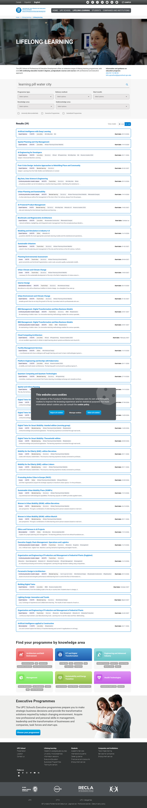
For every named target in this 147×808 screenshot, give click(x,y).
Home (55, 10)
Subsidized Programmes (52, 762)
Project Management (36, 689)
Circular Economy (61, 686)
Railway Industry (109, 666)
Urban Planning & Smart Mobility (42, 666)
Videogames (78, 666)
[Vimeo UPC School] (102, 2)
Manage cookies (75, 413)
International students (78, 754)
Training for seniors (50, 765)
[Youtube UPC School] (107, 2)
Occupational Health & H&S (108, 686)
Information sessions (51, 756)
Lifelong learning (26, 17)
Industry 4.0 (114, 663)
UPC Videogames (86, 800)
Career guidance (76, 756)
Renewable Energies (85, 686)
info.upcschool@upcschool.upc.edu (118, 75)
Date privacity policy (98, 804)
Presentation (21, 751)
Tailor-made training (105, 751)
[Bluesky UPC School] (87, 2)
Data (85, 663)
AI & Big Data (63, 663)
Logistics (48, 686)
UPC (29, 800)
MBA (27, 689)
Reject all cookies (56, 413)
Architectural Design (27, 663)
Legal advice (72, 804)
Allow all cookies (94, 413)
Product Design (124, 663)
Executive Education (51, 759)
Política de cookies (84, 804)
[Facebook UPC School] (92, 2)
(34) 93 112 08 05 (112, 73)
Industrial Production (103, 663)
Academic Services (77, 751)
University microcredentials (53, 754)
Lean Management (38, 686)
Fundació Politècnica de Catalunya (55, 804)
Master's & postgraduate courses (55, 751)
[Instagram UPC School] (97, 2)
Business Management (25, 686)
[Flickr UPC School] (116, 2)
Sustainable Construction (24, 666)
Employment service (78, 762)
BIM (36, 663)
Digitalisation (43, 663)
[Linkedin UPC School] (112, 2)
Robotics (118, 666)
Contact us (20, 756)
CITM (58, 800)
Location (20, 754)
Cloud (71, 663)
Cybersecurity (78, 663)
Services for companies (106, 754)
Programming (69, 666)
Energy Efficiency (73, 686)
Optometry (121, 686)
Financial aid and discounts (80, 759)
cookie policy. (84, 404)
